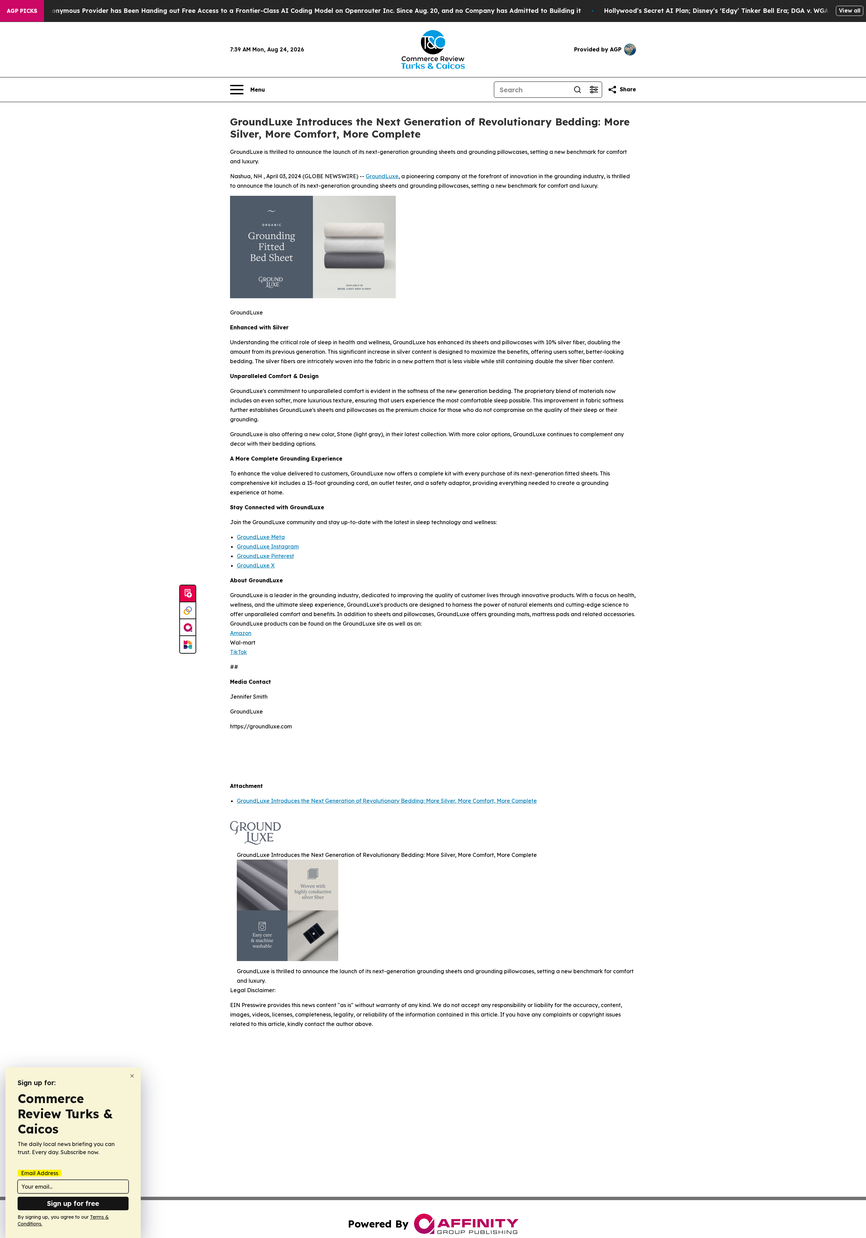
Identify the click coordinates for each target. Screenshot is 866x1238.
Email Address (39, 1173)
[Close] (132, 1076)
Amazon (240, 633)
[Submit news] (188, 593)
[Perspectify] (188, 610)
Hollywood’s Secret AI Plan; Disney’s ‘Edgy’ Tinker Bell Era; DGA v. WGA (716, 11)
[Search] (577, 89)
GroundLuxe (382, 176)
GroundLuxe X (256, 565)
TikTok (238, 652)
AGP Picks (22, 10)
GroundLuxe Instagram (268, 546)
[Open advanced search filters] (594, 89)
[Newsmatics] (188, 644)
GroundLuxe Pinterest (265, 556)
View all (849, 10)
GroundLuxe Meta (261, 537)
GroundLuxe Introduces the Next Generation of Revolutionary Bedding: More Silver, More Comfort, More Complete (387, 800)
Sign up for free (73, 1203)
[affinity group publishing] (188, 627)
